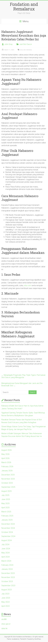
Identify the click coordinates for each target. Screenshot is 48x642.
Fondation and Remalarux (24, 6)
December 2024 (8, 524)
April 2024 (5, 557)
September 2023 (8, 585)
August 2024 (6, 540)
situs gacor (5, 624)
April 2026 (5, 458)
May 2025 (5, 503)
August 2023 (6, 590)
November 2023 (8, 577)
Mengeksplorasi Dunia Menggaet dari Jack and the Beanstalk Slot (22, 384)
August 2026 (6, 450)
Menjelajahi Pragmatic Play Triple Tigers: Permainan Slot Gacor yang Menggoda (23, 376)
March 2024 (6, 561)
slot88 (4, 619)
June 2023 (5, 598)
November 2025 (8, 479)
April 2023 (5, 606)
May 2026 (5, 454)
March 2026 (6, 462)
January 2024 (7, 569)
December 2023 (8, 573)
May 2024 (5, 553)
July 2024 (5, 544)
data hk (4, 628)
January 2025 (7, 520)
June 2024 (5, 548)
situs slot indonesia (26, 50)
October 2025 (7, 483)
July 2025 (5, 495)
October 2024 (7, 532)
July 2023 (5, 594)
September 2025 (8, 487)
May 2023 (5, 602)
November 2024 (8, 528)
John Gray (8, 44)
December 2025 (8, 475)
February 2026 (7, 466)
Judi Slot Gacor (25, 44)
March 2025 (6, 512)
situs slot (27, 285)
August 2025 (6, 491)
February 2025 (7, 516)
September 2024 (8, 536)
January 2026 (7, 471)
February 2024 (7, 565)
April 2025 (5, 507)
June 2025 (5, 499)
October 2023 (7, 581)
